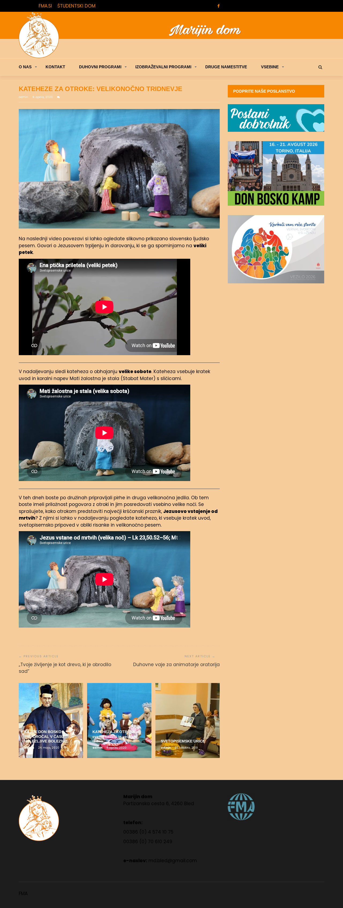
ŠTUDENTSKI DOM (76, 6)
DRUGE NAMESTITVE (226, 67)
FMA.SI (45, 6)
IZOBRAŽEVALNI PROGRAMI (163, 67)
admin (24, 97)
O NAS (25, 67)
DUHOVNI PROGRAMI (100, 67)
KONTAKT (55, 67)
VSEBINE (270, 67)
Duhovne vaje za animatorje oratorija (176, 664)
